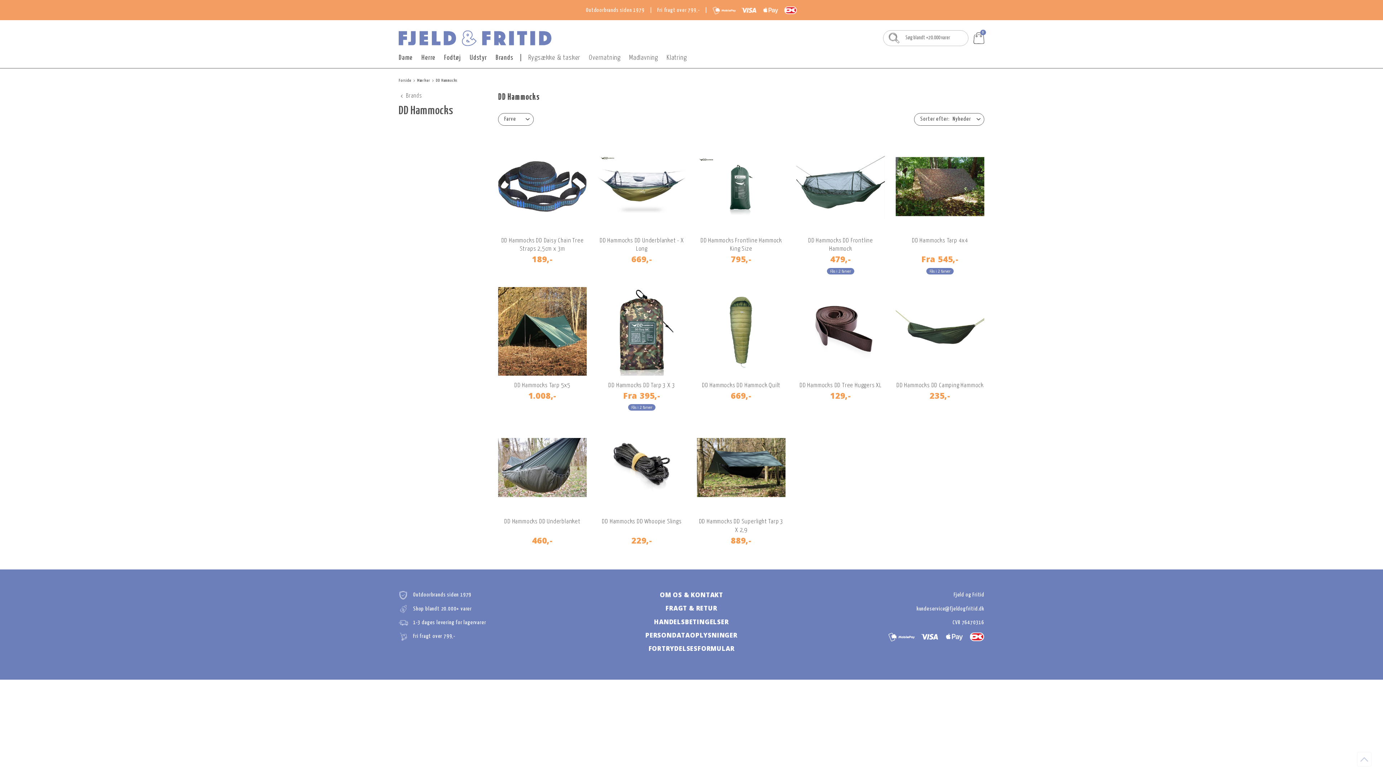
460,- (542, 540)
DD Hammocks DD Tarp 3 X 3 (641, 386)
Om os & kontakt (691, 595)
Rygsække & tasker (554, 57)
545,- (940, 259)
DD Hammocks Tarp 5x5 (542, 386)
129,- (840, 395)
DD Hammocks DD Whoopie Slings (641, 522)
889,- (741, 540)
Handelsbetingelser (691, 622)
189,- (542, 259)
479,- (840, 259)
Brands (504, 57)
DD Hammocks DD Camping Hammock (940, 386)
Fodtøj (452, 57)
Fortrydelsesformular (692, 648)
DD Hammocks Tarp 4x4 (940, 241)
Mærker (423, 80)
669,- (641, 259)
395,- (642, 395)
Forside (405, 80)
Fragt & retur (691, 608)
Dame (406, 57)
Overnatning (605, 57)
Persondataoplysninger (691, 635)
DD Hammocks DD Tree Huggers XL (841, 386)
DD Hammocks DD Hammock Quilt (741, 386)
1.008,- (542, 395)
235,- (940, 395)
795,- (741, 259)
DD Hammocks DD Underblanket (542, 522)
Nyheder (962, 119)
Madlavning (643, 57)
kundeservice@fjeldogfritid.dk (950, 609)
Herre (428, 57)
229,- (641, 540)
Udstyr (478, 57)
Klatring (676, 57)
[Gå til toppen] (1364, 759)
